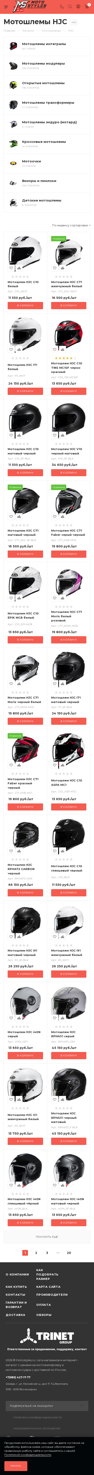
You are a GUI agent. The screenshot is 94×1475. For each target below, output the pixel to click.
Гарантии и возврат (16, 1305)
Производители (51, 1294)
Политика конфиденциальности (38, 1417)
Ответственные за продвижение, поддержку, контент (47, 1349)
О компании (17, 1274)
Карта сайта (48, 1286)
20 (69, 1253)
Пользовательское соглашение (37, 1428)
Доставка (15, 1315)
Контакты (15, 1294)
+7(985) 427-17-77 (37, 1383)
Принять (15, 1466)
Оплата (43, 1304)
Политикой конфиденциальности (27, 1454)
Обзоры (44, 1315)
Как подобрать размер (47, 1274)
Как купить (16, 1286)
